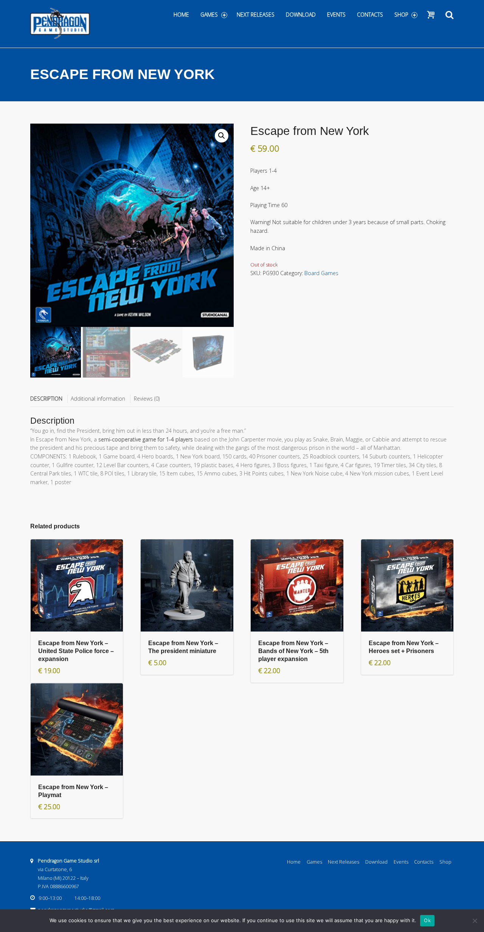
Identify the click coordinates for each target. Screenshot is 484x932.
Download (301, 14)
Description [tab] (46, 398)
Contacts (370, 14)
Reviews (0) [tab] (147, 398)
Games (209, 14)
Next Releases (256, 14)
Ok (427, 920)
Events (336, 14)
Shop (401, 14)
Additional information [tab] (98, 398)
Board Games (321, 273)
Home (181, 14)
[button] (221, 135)
